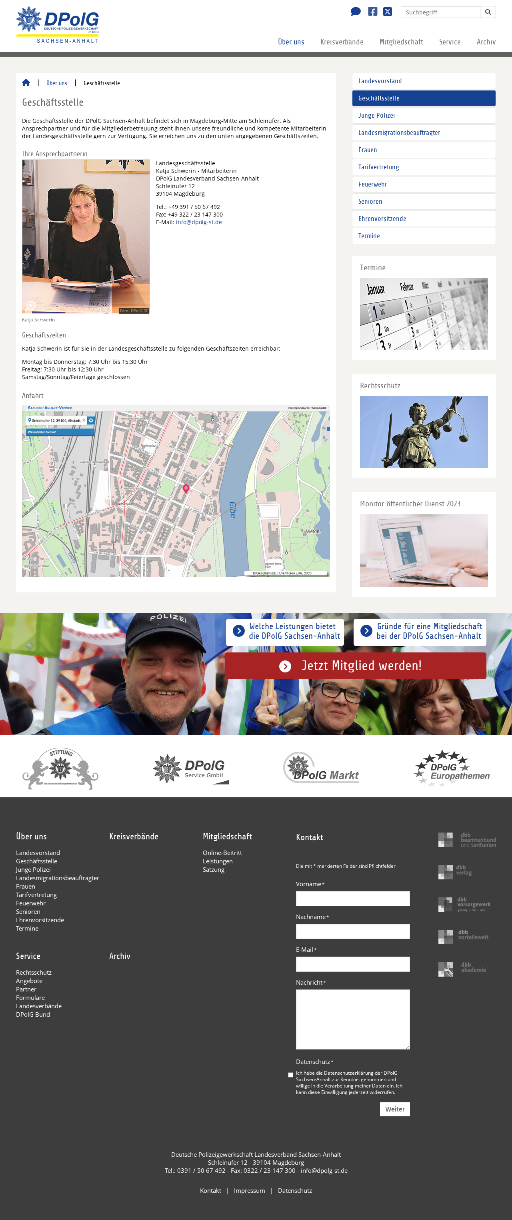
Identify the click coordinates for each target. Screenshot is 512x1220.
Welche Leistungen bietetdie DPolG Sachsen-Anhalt (294, 631)
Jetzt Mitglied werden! (362, 665)
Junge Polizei (376, 115)
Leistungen (218, 861)
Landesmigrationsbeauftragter (399, 132)
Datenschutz (315, 1061)
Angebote (29, 981)
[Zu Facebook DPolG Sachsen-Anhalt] (369, 12)
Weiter (395, 1109)
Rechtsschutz (34, 972)
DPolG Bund (33, 1014)
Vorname (310, 884)
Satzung (213, 869)
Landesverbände (39, 1006)
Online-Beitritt (222, 853)
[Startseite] (26, 83)
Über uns (291, 42)
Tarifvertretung (378, 167)
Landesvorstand (380, 81)
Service (450, 42)
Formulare (30, 997)
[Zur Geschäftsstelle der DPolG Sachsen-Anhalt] (353, 12)
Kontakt (210, 1190)
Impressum (249, 1190)
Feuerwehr (372, 184)
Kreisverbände (342, 42)
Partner (26, 989)
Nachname (312, 917)
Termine (369, 236)
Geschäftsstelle (379, 98)
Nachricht (311, 982)
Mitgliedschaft (401, 42)
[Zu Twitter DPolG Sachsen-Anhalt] (384, 12)
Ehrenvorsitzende (382, 219)
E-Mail (306, 949)
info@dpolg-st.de (199, 222)
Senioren (370, 201)
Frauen (367, 150)
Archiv (486, 42)
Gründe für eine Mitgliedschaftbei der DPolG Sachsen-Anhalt (429, 631)
